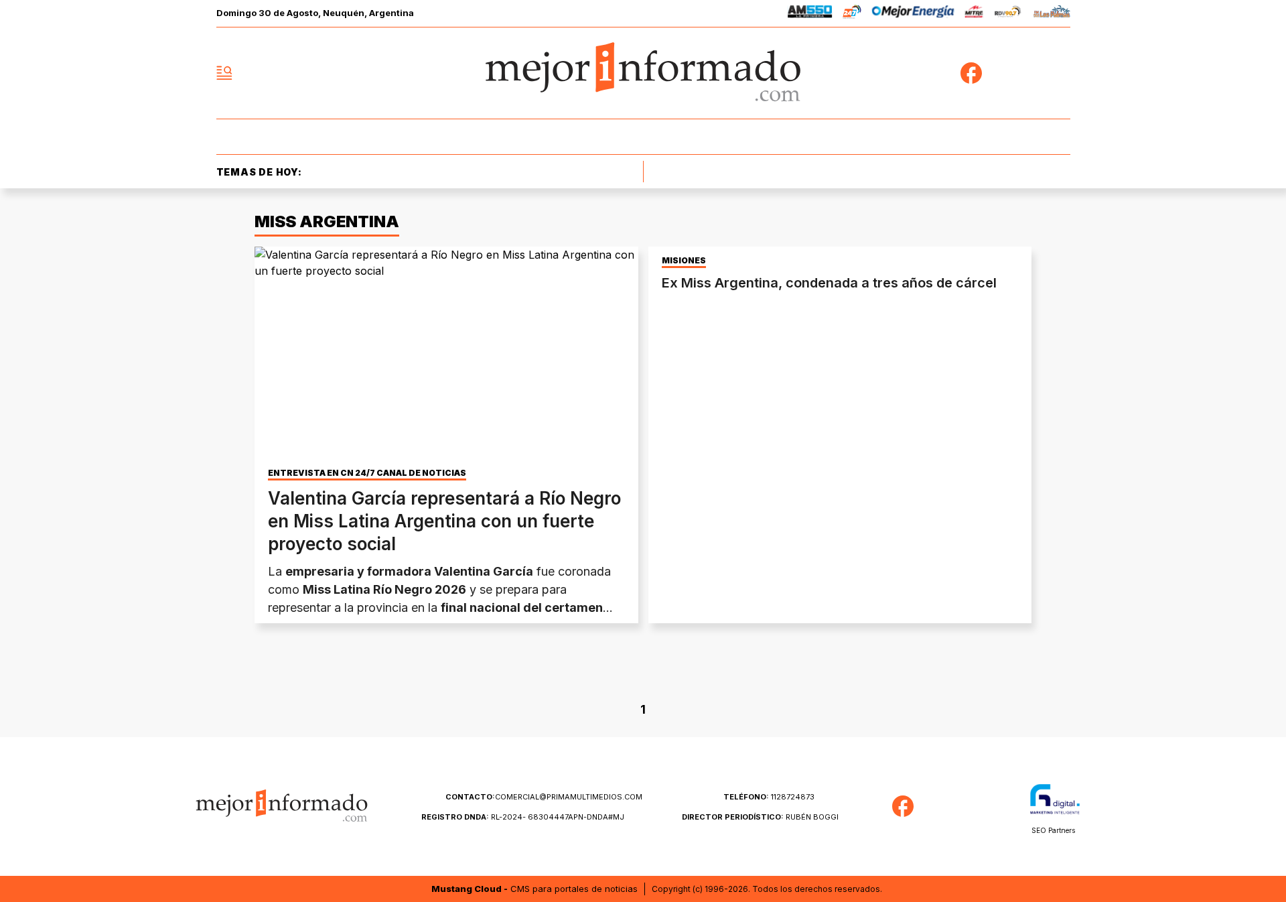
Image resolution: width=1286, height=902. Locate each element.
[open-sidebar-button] (224, 73)
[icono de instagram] (1030, 73)
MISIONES (684, 261)
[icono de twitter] (1000, 73)
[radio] (810, 13)
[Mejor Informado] (643, 73)
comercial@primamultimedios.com (543, 796)
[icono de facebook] (971, 73)
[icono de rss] (1059, 73)
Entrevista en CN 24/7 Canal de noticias (367, 473)
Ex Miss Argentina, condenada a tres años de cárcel (829, 283)
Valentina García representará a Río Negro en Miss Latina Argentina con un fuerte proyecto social (444, 521)
